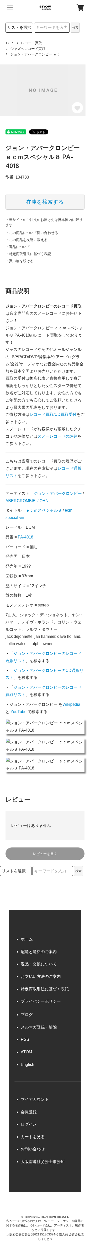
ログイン (29, 1124)
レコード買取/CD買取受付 (53, 414)
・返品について (18, 247)
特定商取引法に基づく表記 (45, 989)
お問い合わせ (33, 1149)
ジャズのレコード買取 (27, 49)
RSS (25, 1039)
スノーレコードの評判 (58, 436)
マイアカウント (35, 1099)
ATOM (26, 1052)
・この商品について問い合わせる (32, 233)
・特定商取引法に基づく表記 (28, 254)
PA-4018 (25, 537)
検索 (75, 27)
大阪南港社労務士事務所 (43, 1161)
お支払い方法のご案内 (41, 976)
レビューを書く (45, 854)
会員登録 (29, 1112)
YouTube (18, 712)
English (27, 1064)
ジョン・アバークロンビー (58, 493)
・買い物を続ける (20, 261)
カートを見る (33, 1137)
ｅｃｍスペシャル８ (44, 510)
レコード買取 (31, 43)
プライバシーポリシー (41, 1001)
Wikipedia (71, 704)
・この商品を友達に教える (27, 240)
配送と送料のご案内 (39, 952)
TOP (9, 43)
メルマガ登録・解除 (39, 1027)
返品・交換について (39, 964)
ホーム (27, 939)
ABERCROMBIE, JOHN (27, 501)
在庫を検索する (45, 202)
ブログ (27, 1014)
